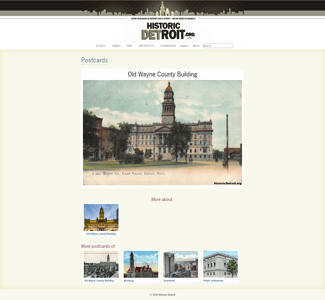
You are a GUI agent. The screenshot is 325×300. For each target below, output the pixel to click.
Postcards (94, 60)
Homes (116, 46)
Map (129, 46)
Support (184, 46)
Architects (146, 46)
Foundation (167, 46)
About (196, 46)
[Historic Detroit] (162, 21)
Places (100, 46)
